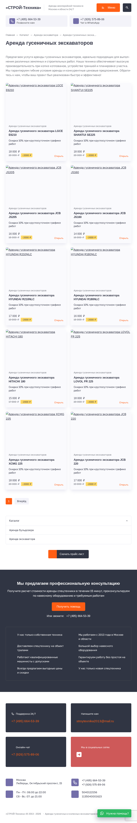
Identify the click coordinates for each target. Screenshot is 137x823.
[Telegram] (79, 754)
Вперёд (21, 501)
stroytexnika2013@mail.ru (95, 721)
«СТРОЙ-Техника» (23, 7)
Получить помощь (69, 606)
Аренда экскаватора (22, 538)
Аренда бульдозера (21, 530)
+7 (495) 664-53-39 (28, 19)
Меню (111, 7)
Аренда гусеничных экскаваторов (27, 126)
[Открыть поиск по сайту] (127, 7)
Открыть (58, 156)
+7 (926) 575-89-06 (92, 19)
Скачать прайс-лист (72, 554)
